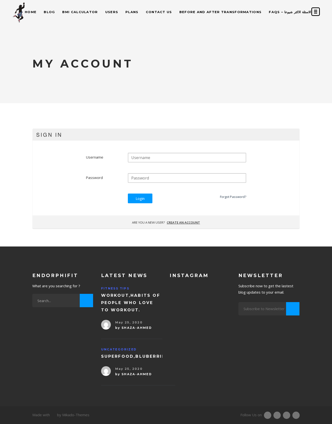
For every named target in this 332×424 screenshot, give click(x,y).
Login (140, 198)
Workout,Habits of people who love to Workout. (130, 302)
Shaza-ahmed (137, 328)
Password (94, 177)
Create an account (183, 222)
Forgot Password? (233, 197)
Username (94, 157)
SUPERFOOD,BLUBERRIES (135, 356)
